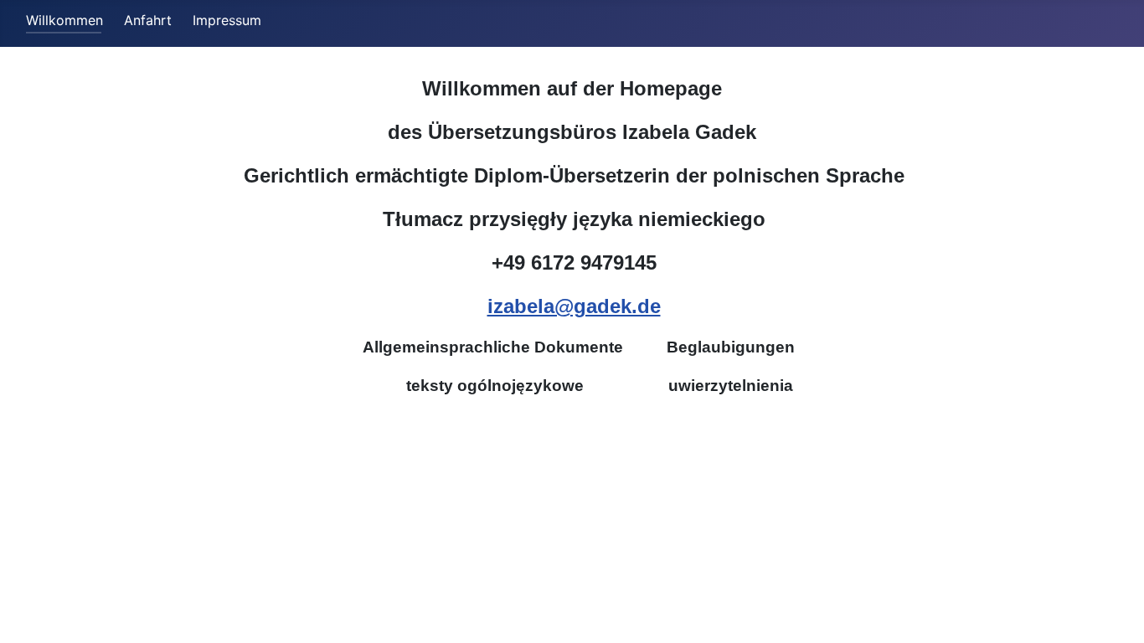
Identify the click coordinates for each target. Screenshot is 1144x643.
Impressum (227, 20)
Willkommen (64, 20)
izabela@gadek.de (574, 306)
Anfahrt (148, 20)
